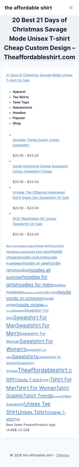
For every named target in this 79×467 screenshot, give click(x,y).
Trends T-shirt (28, 379)
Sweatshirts (25, 356)
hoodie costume (32, 257)
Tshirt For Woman (36, 388)
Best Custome (14, 245)
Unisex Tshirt (32, 412)
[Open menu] (70, 8)
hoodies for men (34, 285)
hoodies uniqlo (32, 292)
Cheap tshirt (43, 246)
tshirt (45, 380)
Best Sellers (28, 245)
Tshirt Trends (38, 395)
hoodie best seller (38, 252)
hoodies (22, 270)
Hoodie (22, 251)
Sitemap (62, 455)
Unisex (57, 396)
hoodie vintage (30, 304)
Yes (17, 419)
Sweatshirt (18, 310)
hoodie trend (49, 292)
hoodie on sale (35, 263)
